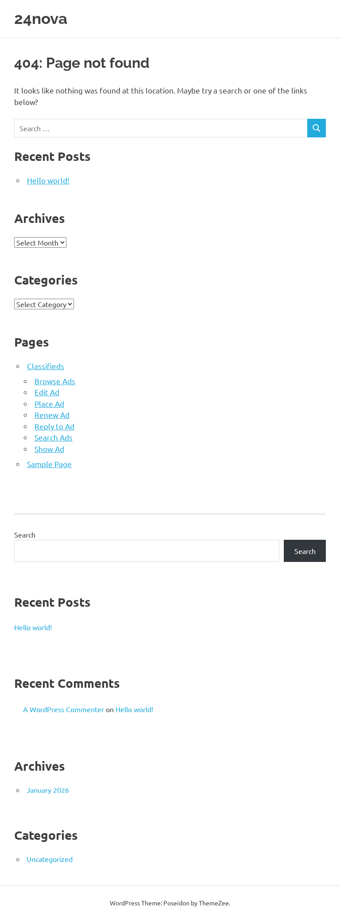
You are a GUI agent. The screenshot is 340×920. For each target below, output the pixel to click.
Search (24, 534)
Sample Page (49, 463)
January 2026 (48, 789)
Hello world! (48, 180)
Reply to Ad (54, 426)
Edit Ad (47, 392)
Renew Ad (52, 414)
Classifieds (45, 365)
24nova (40, 18)
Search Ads (54, 437)
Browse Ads (55, 381)
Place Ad (49, 403)
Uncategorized (50, 858)
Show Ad (49, 448)
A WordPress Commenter (63, 709)
